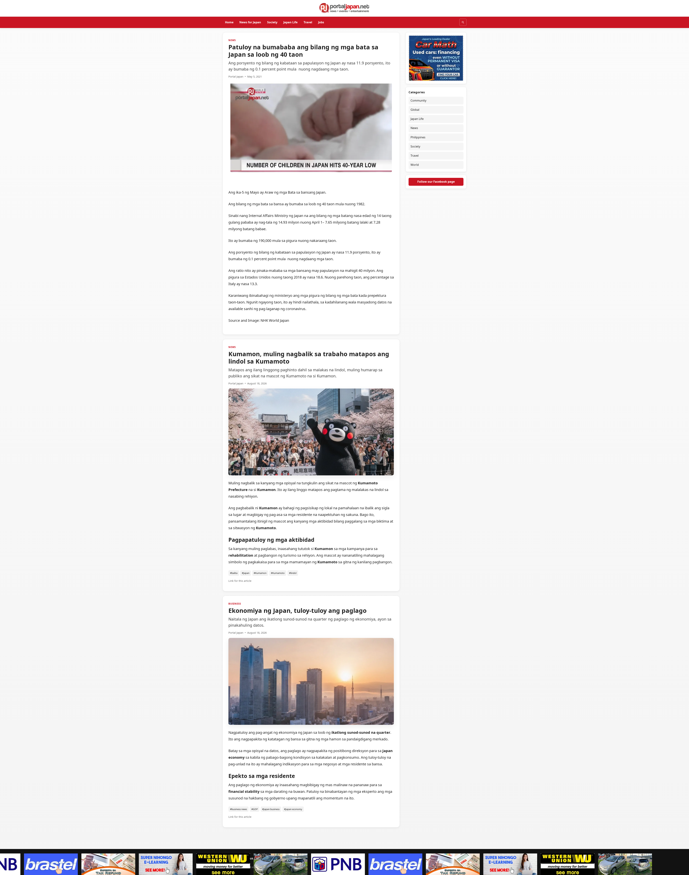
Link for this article (239, 580)
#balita (233, 573)
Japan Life (290, 22)
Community (418, 100)
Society (272, 22)
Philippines (418, 137)
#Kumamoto (278, 573)
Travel (308, 22)
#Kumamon (260, 573)
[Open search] (463, 22)
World (415, 165)
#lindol (292, 573)
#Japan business (271, 809)
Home (229, 22)
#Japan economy (293, 809)
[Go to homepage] (344, 8)
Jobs (321, 22)
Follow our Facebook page (436, 182)
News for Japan (250, 22)
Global (415, 110)
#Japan (245, 573)
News (232, 40)
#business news (238, 809)
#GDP (254, 809)
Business (234, 603)
